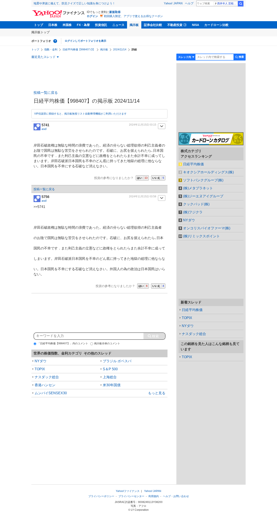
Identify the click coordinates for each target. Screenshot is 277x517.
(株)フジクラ (193, 212)
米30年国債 (112, 385)
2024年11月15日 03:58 (142, 196)
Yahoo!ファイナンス (128, 491)
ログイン (92, 16)
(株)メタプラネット (198, 188)
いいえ (158, 177)
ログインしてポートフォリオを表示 (85, 40)
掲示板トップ (40, 32)
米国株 (67, 25)
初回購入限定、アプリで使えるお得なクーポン (133, 16)
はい (142, 177)
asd (44, 128)
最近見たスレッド (43, 57)
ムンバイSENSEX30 (51, 393)
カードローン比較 (216, 25)
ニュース (118, 25)
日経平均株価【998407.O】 (79, 49)
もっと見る (156, 393)
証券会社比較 (153, 25)
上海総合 (110, 377)
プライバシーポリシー (101, 496)
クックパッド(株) (196, 204)
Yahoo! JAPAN (173, 3)
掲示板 (134, 25)
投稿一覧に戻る (46, 92)
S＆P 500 (110, 369)
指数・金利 (50, 49)
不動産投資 (174, 25)
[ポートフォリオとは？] (55, 41)
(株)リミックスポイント (201, 236)
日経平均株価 (193, 164)
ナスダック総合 (47, 377)
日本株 (52, 25)
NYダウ (41, 361)
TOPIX (40, 369)
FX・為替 (83, 25)
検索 (240, 3)
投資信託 (101, 25)
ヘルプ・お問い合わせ (176, 496)
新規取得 (115, 12)
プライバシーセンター (131, 496)
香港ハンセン (45, 385)
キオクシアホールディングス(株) (208, 172)
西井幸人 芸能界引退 (227, 3)
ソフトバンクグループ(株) (203, 180)
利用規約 (153, 496)
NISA (195, 25)
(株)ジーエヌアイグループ (203, 196)
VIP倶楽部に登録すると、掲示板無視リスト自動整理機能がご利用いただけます (80, 113)
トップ (38, 25)
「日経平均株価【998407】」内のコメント (62, 343)
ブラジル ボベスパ (117, 361)
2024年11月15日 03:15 (142, 124)
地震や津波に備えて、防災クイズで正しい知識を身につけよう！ (74, 3)
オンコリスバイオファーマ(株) (206, 228)
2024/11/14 (119, 49)
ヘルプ (189, 3)
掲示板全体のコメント (107, 343)
